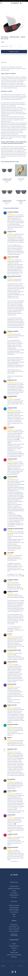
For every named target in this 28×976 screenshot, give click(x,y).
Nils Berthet (11, 779)
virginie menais (12, 408)
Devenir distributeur (14, 931)
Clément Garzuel (12, 579)
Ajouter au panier (14, 51)
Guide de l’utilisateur (14, 909)
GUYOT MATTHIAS (12, 476)
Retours (14, 914)
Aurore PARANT (12, 459)
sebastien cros (12, 749)
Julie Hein (10, 552)
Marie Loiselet (12, 791)
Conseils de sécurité (14, 895)
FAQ (14, 916)
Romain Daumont (12, 847)
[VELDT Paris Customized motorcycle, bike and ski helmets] (14, 3)
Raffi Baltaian (11, 684)
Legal (14, 950)
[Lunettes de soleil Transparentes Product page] (7, 170)
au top (9, 634)
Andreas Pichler (12, 591)
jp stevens (10, 427)
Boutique (14, 920)
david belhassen (12, 724)
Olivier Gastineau (13, 212)
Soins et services (14, 912)
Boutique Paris (14, 924)
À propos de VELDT (14, 939)
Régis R (9, 737)
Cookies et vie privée (14, 946)
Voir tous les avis (14, 861)
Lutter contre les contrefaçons (14, 954)
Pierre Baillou (12, 380)
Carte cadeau (14, 892)
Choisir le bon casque (14, 905)
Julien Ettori (11, 231)
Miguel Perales (12, 661)
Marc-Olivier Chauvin (14, 276)
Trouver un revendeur (14, 929)
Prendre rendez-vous (14, 926)
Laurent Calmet (12, 834)
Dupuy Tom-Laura (12, 257)
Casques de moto (14, 886)
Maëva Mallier (12, 705)
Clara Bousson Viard (14, 650)
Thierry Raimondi (12, 331)
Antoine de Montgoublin (15, 528)
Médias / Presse (14, 952)
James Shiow (11, 815)
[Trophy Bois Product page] (21, 170)
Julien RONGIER (12, 396)
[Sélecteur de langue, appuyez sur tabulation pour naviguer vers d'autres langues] (2, 2)
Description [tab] (4, 62)
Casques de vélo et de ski (14, 888)
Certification (14, 957)
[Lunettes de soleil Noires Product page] (21, 192)
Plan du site (14, 897)
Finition (4, 46)
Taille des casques (14, 907)
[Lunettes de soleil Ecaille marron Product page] (7, 192)
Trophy (14, 890)
